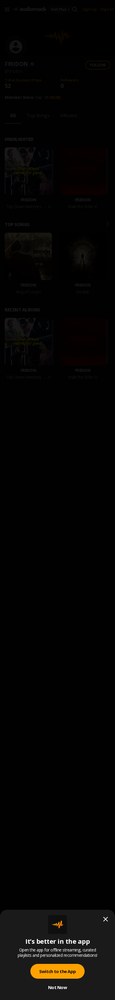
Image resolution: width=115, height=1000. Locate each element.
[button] (57, 500)
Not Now (57, 987)
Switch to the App (57, 971)
